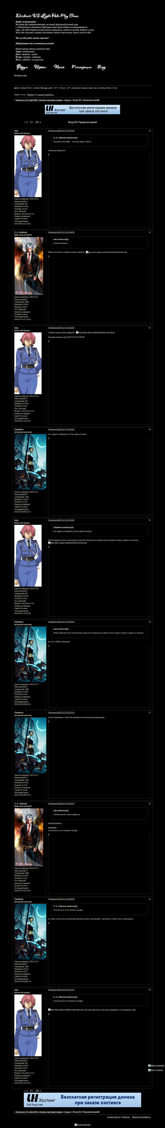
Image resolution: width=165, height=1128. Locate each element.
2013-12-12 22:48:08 (66, 899)
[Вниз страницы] (155, 1070)
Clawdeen (18, 429)
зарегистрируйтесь (46, 95)
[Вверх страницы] (156, 1065)
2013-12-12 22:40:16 (66, 622)
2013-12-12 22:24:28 (66, 131)
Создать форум (113, 1117)
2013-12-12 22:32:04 (66, 328)
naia (16, 131)
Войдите (30, 95)
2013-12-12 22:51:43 (66, 990)
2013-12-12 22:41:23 (66, 713)
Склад (67, 100)
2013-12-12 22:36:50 (66, 429)
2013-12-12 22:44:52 (66, 803)
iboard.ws (126, 1117)
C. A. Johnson (20, 232)
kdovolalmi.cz (145, 1117)
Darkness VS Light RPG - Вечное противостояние (39, 100)
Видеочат (136, 1117)
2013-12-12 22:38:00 (66, 520)
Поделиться (53, 131)
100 (37, 122)
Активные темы (20, 75)
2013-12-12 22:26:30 (66, 232)
